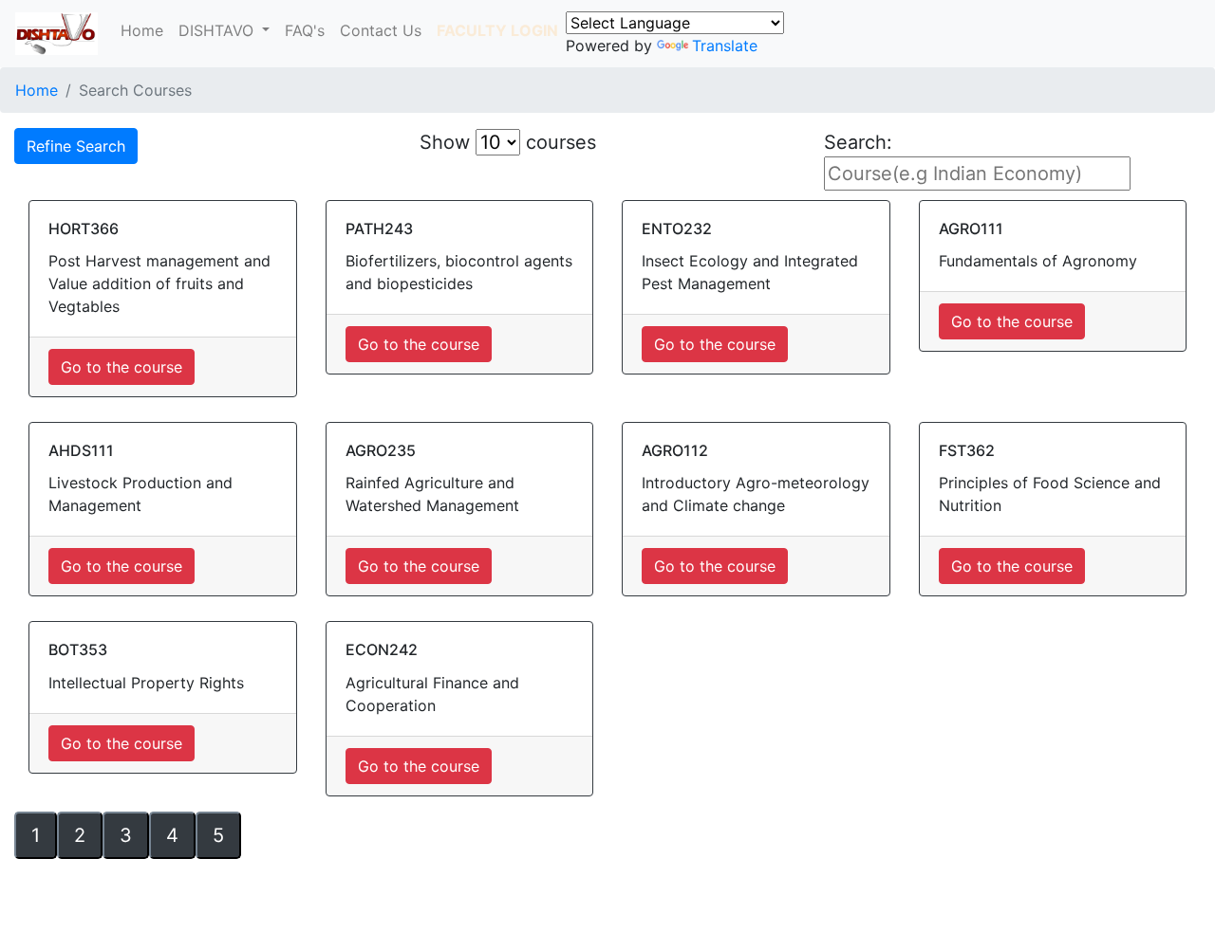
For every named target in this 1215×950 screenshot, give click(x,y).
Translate (724, 45)
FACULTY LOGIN (497, 30)
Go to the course (121, 366)
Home (142, 30)
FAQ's (305, 30)
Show (445, 142)
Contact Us (380, 30)
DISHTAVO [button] (218, 30)
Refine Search (76, 146)
